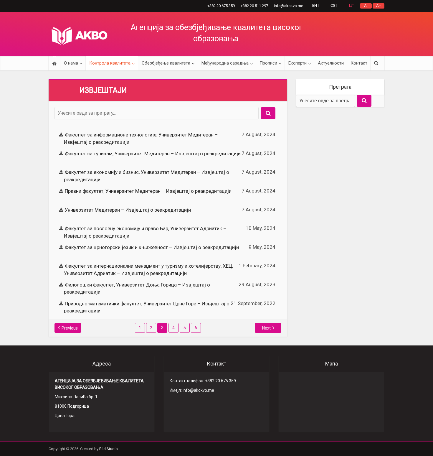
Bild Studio (108, 449)
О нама (71, 63)
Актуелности (331, 63)
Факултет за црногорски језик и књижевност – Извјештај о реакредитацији (152, 247)
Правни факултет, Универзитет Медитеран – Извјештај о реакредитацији (148, 191)
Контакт (359, 63)
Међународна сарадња (225, 63)
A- (366, 6)
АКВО (80, 36)
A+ (378, 6)
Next (266, 328)
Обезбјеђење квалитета (166, 63)
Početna (54, 63)
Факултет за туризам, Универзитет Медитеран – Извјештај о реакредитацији (153, 154)
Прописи (268, 63)
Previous (70, 328)
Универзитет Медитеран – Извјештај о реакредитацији (128, 210)
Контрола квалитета (109, 63)
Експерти (297, 63)
